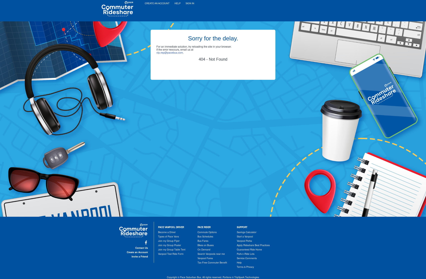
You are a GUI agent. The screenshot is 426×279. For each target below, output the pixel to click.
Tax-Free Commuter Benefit (212, 262)
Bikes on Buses (206, 245)
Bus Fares (203, 240)
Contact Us (141, 247)
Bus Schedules (205, 236)
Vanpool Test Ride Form (171, 253)
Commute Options (207, 232)
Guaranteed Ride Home (249, 249)
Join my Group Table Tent (171, 249)
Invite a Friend (140, 256)
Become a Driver (167, 232)
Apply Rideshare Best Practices (253, 245)
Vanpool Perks (244, 240)
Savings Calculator (246, 232)
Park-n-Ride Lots (245, 253)
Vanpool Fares (205, 258)
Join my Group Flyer (169, 240)
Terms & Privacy (245, 266)
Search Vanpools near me (211, 253)
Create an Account (157, 3)
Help (178, 3)
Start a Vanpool (245, 236)
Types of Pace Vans (168, 236)
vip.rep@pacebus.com (169, 52)
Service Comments (247, 258)
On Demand (204, 249)
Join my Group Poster (169, 245)
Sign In (190, 3)
